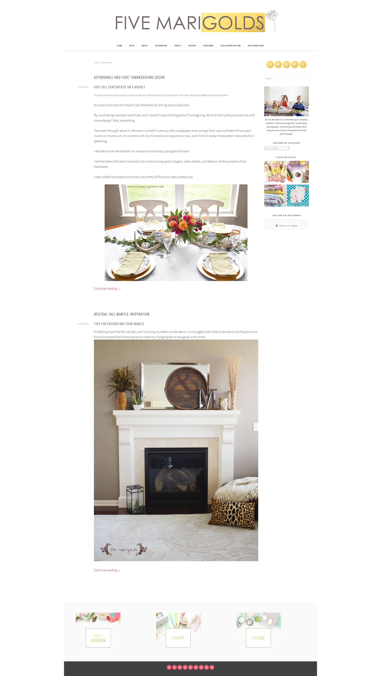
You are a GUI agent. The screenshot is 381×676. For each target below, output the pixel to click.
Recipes (192, 45)
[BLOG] (174, 667)
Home (119, 45)
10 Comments (83, 87)
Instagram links (256, 45)
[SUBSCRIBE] (201, 667)
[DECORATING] (185, 667)
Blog (131, 45)
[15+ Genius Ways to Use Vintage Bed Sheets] (275, 196)
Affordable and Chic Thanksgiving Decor (129, 77)
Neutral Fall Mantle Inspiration (122, 314)
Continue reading (107, 288)
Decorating (161, 45)
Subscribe (208, 45)
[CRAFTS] (190, 667)
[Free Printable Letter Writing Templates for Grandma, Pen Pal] (298, 196)
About (145, 45)
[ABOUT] (179, 667)
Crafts (177, 45)
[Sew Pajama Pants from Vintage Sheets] (275, 172)
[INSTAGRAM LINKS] (212, 667)
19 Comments (83, 324)
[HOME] (169, 667)
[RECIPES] (195, 667)
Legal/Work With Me (230, 45)
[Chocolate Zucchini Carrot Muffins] (298, 172)
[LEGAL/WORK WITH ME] (206, 667)
